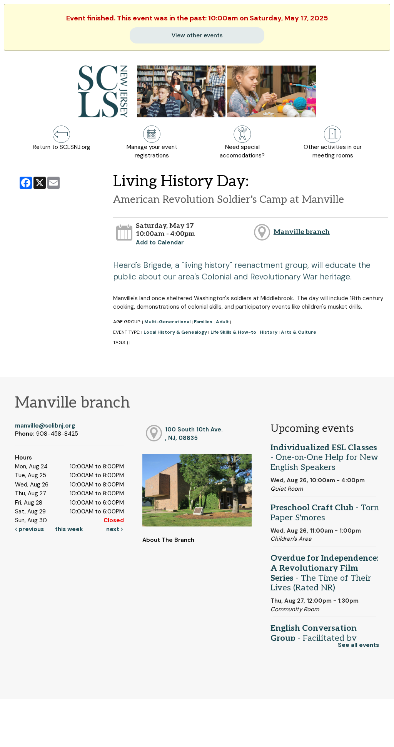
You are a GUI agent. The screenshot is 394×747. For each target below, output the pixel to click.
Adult (222, 322)
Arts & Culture (298, 332)
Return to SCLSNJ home (36, 735)
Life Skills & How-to (233, 332)
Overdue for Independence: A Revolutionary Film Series (324, 573)
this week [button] (69, 529)
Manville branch (302, 232)
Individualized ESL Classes (324, 458)
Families (203, 322)
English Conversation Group (313, 638)
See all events (358, 645)
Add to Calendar (160, 242)
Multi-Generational (167, 322)
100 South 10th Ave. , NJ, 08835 (194, 433)
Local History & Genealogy (175, 332)
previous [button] (30, 529)
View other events (197, 35)
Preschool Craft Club (324, 513)
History (268, 332)
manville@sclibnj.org (45, 425)
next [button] (113, 529)
